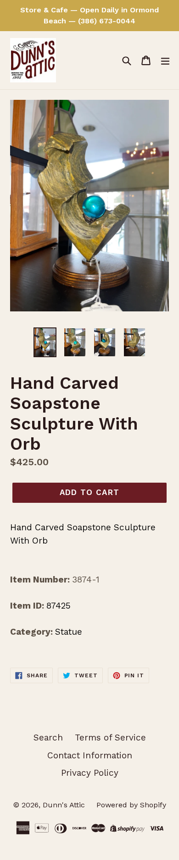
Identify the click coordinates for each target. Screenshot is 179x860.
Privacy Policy (89, 772)
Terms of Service (110, 737)
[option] (45, 342)
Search (48, 737)
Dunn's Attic (65, 804)
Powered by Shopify (131, 804)
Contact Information (89, 755)
